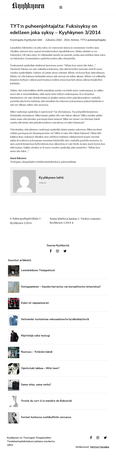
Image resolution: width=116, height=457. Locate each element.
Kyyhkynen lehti (33, 39)
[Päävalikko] (60, 7)
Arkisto (75, 39)
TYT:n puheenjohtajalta (93, 39)
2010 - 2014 (62, 39)
